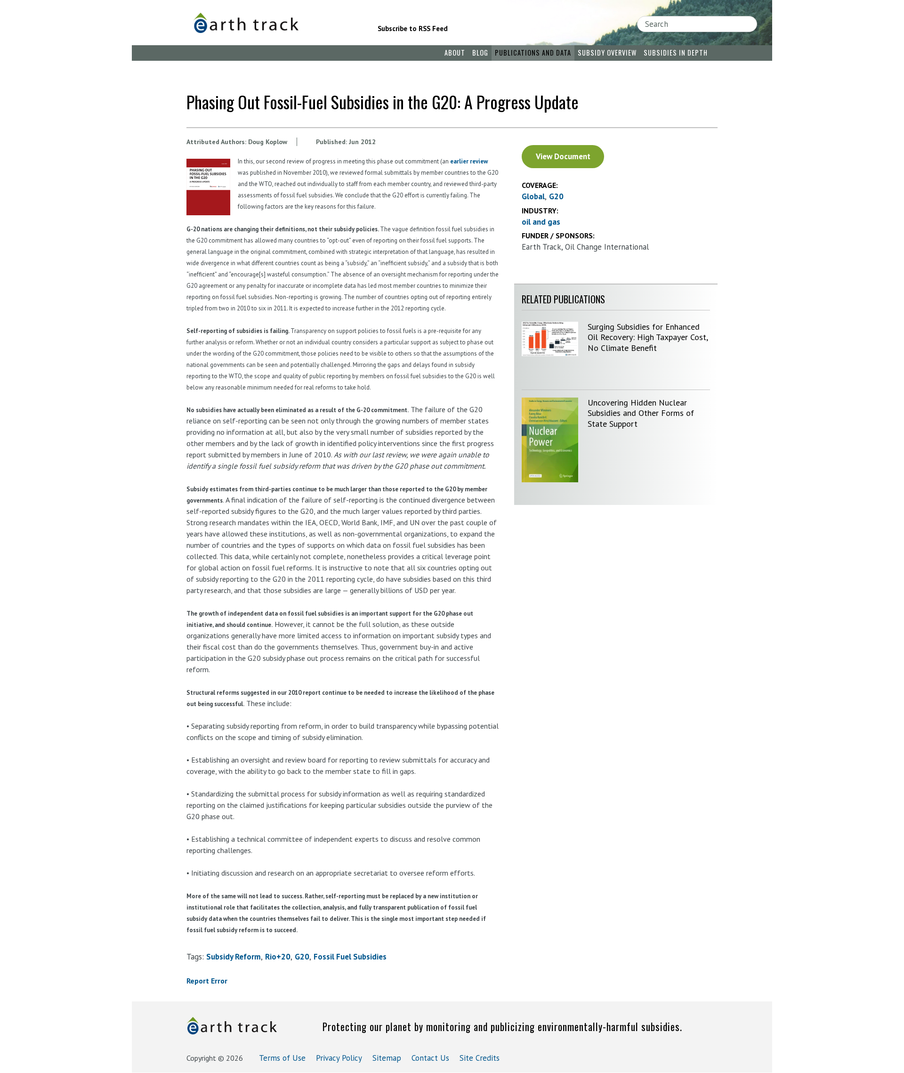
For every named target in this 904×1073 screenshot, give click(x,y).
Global (533, 196)
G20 (302, 956)
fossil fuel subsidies (350, 956)
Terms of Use (282, 1058)
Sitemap (386, 1058)
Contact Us (430, 1058)
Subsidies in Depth (676, 52)
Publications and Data (533, 52)
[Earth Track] (272, 23)
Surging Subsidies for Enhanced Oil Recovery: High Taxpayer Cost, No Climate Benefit (648, 337)
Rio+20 (278, 956)
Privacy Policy (339, 1058)
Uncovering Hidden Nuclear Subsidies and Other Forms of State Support (641, 413)
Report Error (206, 980)
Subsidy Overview (607, 52)
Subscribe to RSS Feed (413, 28)
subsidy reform (233, 956)
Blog (480, 52)
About (454, 52)
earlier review (469, 161)
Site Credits (480, 1058)
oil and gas (541, 222)
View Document (563, 156)
